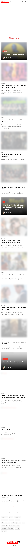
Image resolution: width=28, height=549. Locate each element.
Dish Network (4, 517)
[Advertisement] (14, 18)
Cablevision (4, 531)
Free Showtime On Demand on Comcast (11, 155)
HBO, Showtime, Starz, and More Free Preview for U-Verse (14, 86)
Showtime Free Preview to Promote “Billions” (13, 188)
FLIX (2, 184)
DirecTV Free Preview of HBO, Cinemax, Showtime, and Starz (14, 461)
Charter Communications (14, 525)
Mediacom (14, 522)
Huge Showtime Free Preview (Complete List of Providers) (11, 241)
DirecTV (11, 517)
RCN (24, 522)
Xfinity (19, 522)
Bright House (4, 528)
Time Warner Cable (5, 522)
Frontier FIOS (4, 525)
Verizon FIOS (17, 517)
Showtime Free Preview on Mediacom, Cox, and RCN (14, 308)
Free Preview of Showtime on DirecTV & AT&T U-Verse (14, 343)
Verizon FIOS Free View (9, 430)
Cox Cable (11, 520)
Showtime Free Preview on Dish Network (12, 121)
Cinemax (3, 83)
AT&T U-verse (4, 520)
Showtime (3, 117)
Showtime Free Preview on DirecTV (13, 275)
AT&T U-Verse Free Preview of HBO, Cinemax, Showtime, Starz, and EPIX (13, 396)
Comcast (17, 520)
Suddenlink (11, 528)
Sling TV (17, 528)
